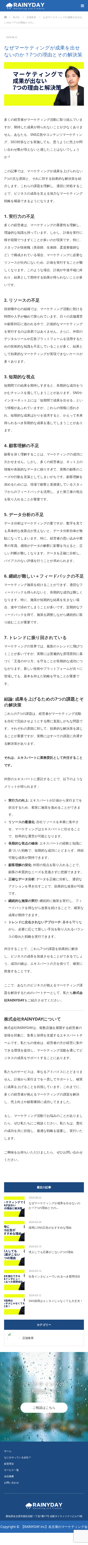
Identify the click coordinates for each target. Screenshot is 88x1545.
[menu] (82, 5)
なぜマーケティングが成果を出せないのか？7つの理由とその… (54, 1205)
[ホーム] (5, 16)
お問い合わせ (11, 1482)
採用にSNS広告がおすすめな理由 (50, 1227)
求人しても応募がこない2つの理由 (51, 1252)
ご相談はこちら (44, 1408)
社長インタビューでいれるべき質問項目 (54, 1276)
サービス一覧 (11, 1470)
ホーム (7, 1451)
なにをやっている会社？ (17, 1457)
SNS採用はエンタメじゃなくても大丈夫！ (56, 1301)
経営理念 (9, 1463)
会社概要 (9, 1476)
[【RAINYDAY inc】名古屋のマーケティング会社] (46, 6)
